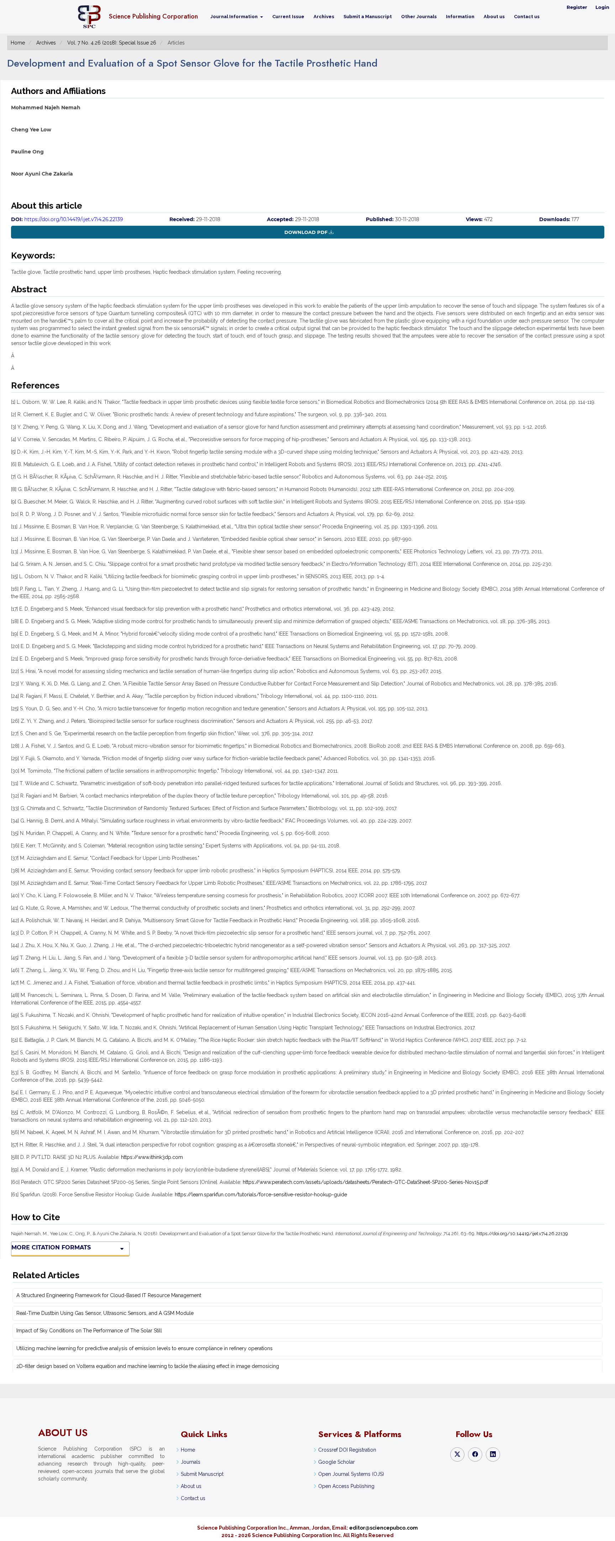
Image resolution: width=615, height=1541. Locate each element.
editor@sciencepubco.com (383, 1528)
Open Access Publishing (346, 1486)
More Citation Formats (51, 1247)
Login (602, 7)
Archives (324, 16)
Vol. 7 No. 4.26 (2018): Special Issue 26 (111, 43)
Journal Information (234, 16)
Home (18, 43)
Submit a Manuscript (367, 16)
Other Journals (419, 16)
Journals (190, 1461)
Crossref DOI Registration (347, 1449)
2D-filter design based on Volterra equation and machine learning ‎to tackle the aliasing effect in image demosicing (147, 1366)
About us (494, 16)
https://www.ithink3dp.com (152, 1157)
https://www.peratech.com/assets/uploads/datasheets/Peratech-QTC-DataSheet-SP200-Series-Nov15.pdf (365, 1182)
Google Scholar (336, 1461)
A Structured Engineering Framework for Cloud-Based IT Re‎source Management (108, 1295)
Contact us (527, 16)
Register (577, 7)
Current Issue (288, 16)
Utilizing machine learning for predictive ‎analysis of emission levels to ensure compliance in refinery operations (144, 1348)
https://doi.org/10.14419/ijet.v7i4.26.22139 (73, 219)
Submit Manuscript (202, 1474)
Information (460, 16)
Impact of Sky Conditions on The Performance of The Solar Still (89, 1330)
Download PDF (306, 232)
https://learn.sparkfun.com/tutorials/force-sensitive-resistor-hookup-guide (261, 1194)
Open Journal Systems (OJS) (351, 1474)
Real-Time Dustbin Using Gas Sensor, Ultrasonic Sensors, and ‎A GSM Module (105, 1313)
